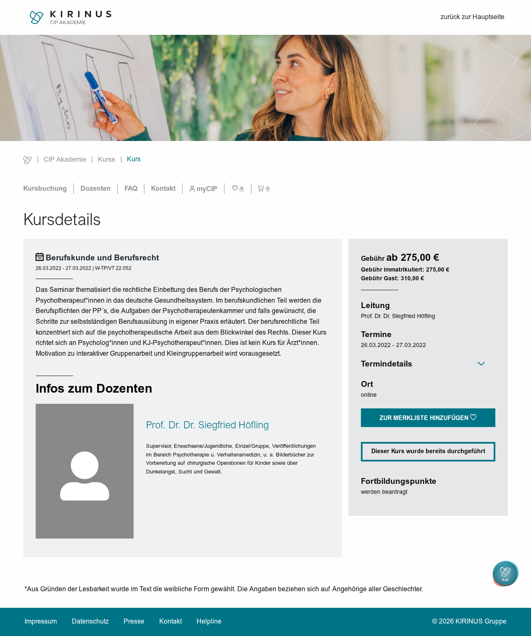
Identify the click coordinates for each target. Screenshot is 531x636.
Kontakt (170, 622)
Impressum (40, 622)
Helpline (209, 622)
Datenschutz (90, 622)
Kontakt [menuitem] (163, 189)
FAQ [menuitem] (130, 189)
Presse (134, 622)
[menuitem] (203, 188)
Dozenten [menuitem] (95, 189)
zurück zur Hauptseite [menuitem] (472, 17)
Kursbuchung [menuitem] (45, 189)
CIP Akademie (65, 160)
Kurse (106, 160)
